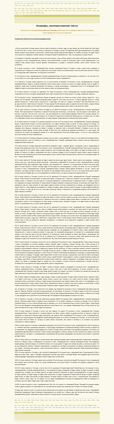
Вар (60, 10)
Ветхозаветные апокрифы (67, 30)
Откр (32, 5)
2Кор (70, 3)
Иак (33, 3)
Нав (35, 8)
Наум (94, 10)
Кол (85, 3)
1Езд (74, 8)
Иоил (74, 10)
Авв (98, 10)
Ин (25, 3)
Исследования (66, 33)
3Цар (56, 8)
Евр (28, 5)
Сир (39, 10)
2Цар (52, 8)
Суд (39, 8)
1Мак (31, 12)
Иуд (58, 3)
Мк (19, 3)
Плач (50, 10)
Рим (61, 3)
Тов (86, 8)
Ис (42, 10)
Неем (78, 8)
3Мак (38, 12)
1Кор (65, 3)
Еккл (27, 10)
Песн (32, 10)
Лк (22, 3)
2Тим (16, 5)
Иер (46, 10)
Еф (77, 3)
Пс (19, 10)
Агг (20, 12)
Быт (16, 8)
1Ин (46, 3)
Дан (67, 10)
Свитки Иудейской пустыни (52, 33)
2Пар (69, 8)
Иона (86, 10)
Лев (23, 8)
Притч (23, 10)
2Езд (82, 8)
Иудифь (90, 8)
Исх (19, 8)
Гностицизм (89, 30)
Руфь (43, 8)
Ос (70, 10)
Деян (29, 3)
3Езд (42, 12)
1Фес (89, 3)
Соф (16, 12)
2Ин (50, 3)
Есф (95, 8)
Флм (24, 5)
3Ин (54, 3)
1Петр (37, 3)
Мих (90, 10)
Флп (81, 3)
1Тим (98, 3)
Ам (78, 10)
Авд (82, 10)
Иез (63, 10)
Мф (16, 3)
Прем (36, 10)
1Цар (47, 8)
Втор (31, 8)
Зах (24, 12)
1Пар (65, 8)
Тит (20, 5)
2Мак (35, 12)
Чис (27, 8)
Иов (16, 10)
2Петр (42, 3)
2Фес (93, 3)
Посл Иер (55, 10)
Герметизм (80, 30)
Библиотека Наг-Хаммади (29, 30)
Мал (27, 12)
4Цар (61, 8)
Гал (74, 3)
